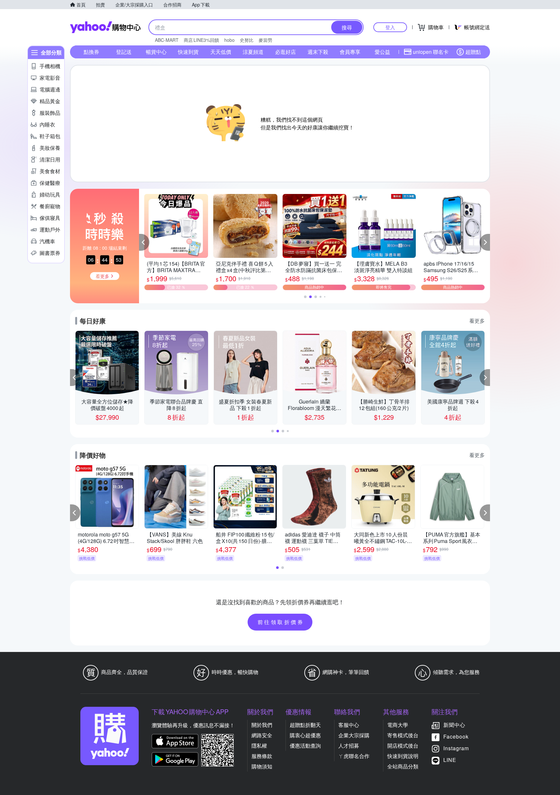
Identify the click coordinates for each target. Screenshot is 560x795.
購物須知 (261, 766)
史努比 (246, 40)
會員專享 (350, 51)
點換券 (91, 51)
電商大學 (397, 725)
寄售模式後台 (402, 735)
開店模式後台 (402, 745)
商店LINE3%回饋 (201, 40)
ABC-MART (167, 40)
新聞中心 (454, 725)
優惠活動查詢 (305, 745)
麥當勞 (265, 40)
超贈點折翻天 (305, 725)
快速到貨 (188, 51)
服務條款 (261, 756)
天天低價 (220, 51)
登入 (390, 27)
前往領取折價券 (281, 622)
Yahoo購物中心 (105, 27)
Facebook (456, 736)
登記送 (124, 51)
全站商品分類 (402, 766)
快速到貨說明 (402, 756)
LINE (449, 760)
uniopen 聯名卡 (431, 51)
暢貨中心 (156, 51)
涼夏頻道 (253, 51)
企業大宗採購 (353, 735)
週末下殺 (318, 51)
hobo (229, 40)
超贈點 (473, 51)
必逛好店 (285, 51)
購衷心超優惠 (305, 735)
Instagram (456, 748)
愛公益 (382, 51)
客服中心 (348, 725)
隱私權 (259, 745)
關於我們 (261, 725)
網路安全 (261, 735)
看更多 (477, 320)
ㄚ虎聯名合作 (353, 756)
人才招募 (348, 745)
